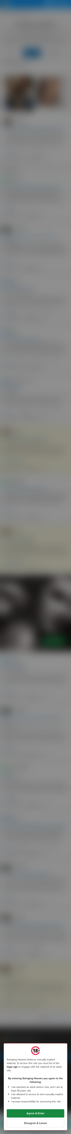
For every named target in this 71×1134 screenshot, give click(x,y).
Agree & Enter (35, 1113)
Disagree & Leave (35, 1123)
